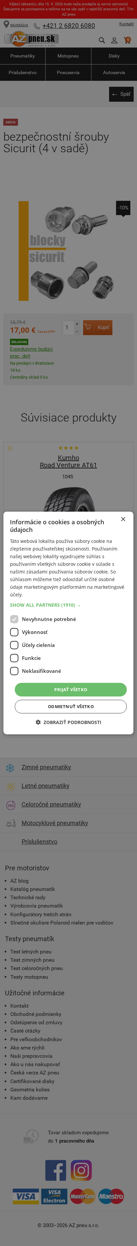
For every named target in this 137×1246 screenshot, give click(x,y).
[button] (68, 605)
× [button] (122, 519)
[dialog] (68, 623)
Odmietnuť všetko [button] (71, 706)
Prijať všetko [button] (70, 689)
